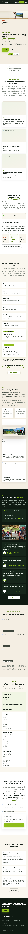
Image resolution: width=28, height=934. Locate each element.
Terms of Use (4, 927)
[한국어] (16, 2)
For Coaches (4, 923)
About (3, 925)
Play (12, 920)
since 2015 (8, 795)
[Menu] (26, 2)
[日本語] (18, 2)
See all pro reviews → (14, 597)
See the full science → (14, 372)
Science (7, 920)
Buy (20, 920)
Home (3, 920)
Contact (10, 925)
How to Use (15, 925)
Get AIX (22, 2)
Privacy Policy (22, 925)
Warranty (10, 927)
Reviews (16, 920)
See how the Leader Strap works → (11, 246)
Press (6, 925)
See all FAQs (14, 890)
